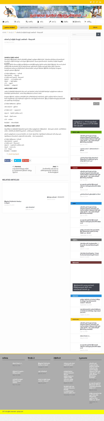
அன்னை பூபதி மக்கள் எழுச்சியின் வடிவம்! (69, 364)
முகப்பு (7, 21)
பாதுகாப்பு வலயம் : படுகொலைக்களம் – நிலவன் (31, 27)
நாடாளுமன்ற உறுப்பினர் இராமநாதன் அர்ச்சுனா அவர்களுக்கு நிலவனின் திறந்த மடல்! (90, 185)
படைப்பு (54, 21)
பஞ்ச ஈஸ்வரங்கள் (30, 207)
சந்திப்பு (66, 21)
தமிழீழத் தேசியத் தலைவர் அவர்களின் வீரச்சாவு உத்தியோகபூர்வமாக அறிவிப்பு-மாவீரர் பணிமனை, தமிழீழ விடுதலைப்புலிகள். (69, 376)
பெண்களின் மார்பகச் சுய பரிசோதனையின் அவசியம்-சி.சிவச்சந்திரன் (49, 170)
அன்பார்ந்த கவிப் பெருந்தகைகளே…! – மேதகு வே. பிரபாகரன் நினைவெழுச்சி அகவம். (89, 244)
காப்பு (41, 21)
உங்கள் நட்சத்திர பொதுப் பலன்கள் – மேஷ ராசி (44, 380)
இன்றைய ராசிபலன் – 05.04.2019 (55, 197)
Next (54, 166)
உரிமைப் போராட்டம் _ (85, 336)
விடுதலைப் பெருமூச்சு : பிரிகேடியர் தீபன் (18, 372)
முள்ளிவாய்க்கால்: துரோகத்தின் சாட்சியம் (90, 194)
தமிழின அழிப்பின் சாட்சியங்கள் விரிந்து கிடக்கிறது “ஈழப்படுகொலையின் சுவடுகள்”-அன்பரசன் (90, 300)
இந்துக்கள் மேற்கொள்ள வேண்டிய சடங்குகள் (12, 202)
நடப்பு (18, 21)
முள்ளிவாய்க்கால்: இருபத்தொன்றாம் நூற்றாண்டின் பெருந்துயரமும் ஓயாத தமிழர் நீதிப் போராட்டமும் (89, 159)
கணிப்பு (30, 21)
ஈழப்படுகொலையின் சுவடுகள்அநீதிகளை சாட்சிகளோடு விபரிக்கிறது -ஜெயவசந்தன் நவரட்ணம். (90, 310)
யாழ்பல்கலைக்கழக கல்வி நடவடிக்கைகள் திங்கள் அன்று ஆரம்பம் (22, 170)
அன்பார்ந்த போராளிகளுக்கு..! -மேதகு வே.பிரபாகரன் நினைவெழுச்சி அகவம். (89, 254)
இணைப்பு (78, 21)
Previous (18, 166)
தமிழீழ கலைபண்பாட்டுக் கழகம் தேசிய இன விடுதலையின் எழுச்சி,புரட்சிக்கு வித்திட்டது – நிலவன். (89, 231)
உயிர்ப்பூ (89, 21)
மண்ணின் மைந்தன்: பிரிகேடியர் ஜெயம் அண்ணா (18, 380)
